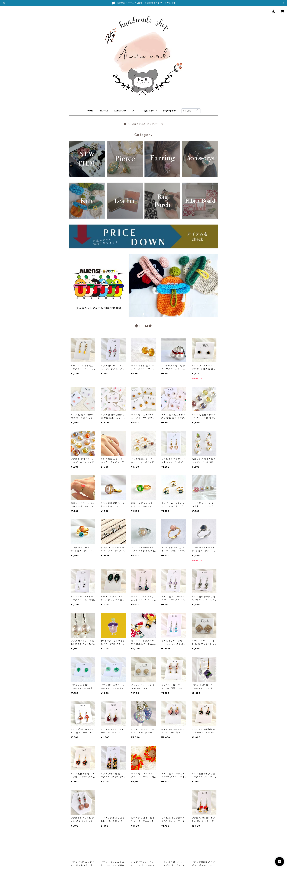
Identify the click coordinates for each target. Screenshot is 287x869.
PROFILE (104, 110)
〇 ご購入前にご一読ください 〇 (145, 124)
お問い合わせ (169, 110)
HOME (90, 110)
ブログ (135, 110)
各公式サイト (150, 110)
